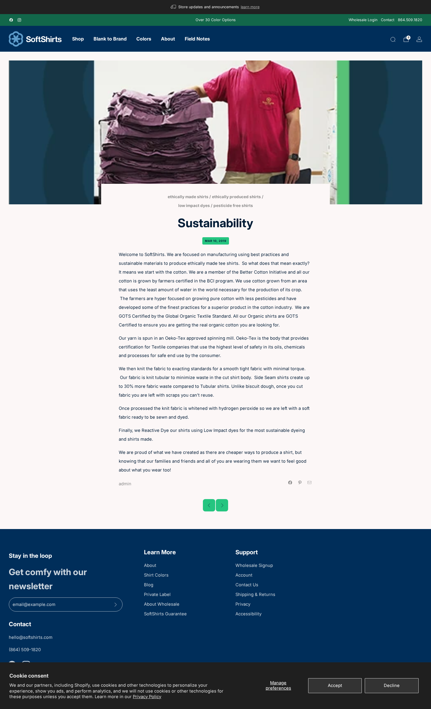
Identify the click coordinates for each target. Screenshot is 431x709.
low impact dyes (194, 205)
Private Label (157, 594)
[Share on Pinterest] (300, 482)
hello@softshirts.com (30, 637)
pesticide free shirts (233, 205)
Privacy (242, 604)
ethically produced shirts (236, 196)
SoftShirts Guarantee (165, 614)
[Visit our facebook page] (11, 20)
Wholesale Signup (254, 565)
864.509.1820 (410, 20)
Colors (143, 39)
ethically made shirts (188, 196)
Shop (78, 39)
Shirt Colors (156, 575)
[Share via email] (310, 482)
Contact (387, 20)
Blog (148, 584)
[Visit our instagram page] (19, 20)
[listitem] (215, 7)
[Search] (393, 39)
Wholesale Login (363, 20)
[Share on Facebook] (290, 482)
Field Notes (197, 39)
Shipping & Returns (255, 594)
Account (243, 575)
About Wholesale (161, 604)
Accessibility (248, 614)
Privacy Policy (147, 696)
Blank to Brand (110, 39)
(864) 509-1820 (25, 649)
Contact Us (246, 584)
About (168, 39)
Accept (335, 685)
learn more (250, 7)
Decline (392, 685)
